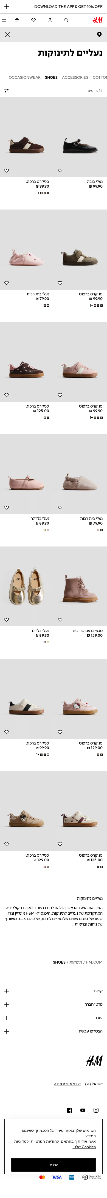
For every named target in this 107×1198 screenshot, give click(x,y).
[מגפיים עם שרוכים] (80, 586)
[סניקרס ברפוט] (27, 137)
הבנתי (53, 1165)
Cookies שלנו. (84, 1147)
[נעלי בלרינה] (27, 474)
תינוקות (75, 962)
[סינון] (7, 90)
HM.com (94, 962)
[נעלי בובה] (80, 137)
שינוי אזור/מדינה (67, 1084)
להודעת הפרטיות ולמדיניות (36, 1141)
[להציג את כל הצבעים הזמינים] (46, 305)
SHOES (59, 962)
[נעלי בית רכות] (27, 250)
